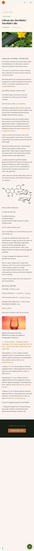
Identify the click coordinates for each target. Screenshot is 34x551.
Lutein (17, 104)
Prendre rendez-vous (17, 430)
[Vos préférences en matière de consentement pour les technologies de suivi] (2, 548)
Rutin (23, 104)
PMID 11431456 (15, 398)
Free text (10, 362)
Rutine (13, 86)
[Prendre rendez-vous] (29, 546)
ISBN (7, 349)
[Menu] (30, 2)
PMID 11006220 (25, 385)
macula (22, 108)
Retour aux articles (8, 12)
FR (24, 2)
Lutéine (4, 86)
